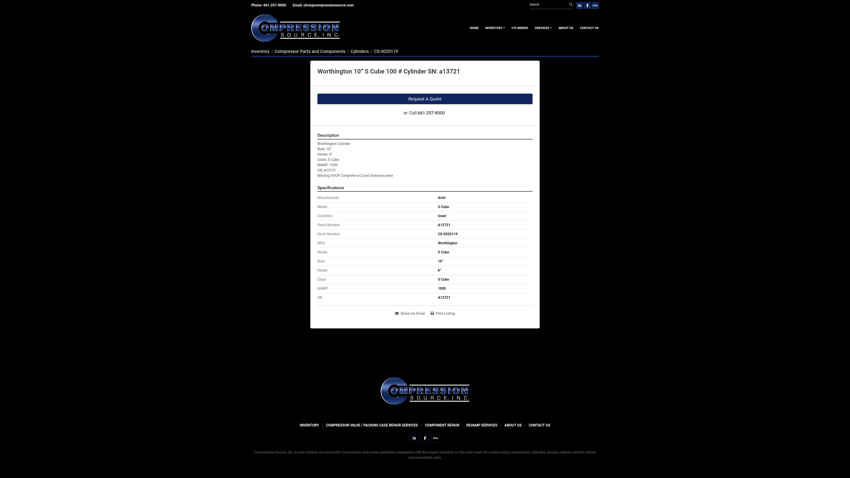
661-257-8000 (274, 5)
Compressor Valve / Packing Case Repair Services (372, 425)
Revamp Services (481, 425)
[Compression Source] (425, 391)
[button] (495, 28)
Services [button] (542, 28)
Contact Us (589, 28)
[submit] (571, 4)
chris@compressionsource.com (328, 5)
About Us (565, 28)
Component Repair (442, 425)
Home (474, 28)
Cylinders (520, 28)
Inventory (493, 28)
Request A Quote (425, 99)
